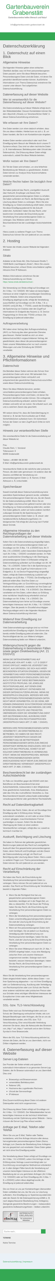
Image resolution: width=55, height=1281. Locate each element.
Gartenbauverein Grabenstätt (27, 9)
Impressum (28, 1261)
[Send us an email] (26, 28)
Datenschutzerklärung (12, 1261)
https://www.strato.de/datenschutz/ (18, 281)
